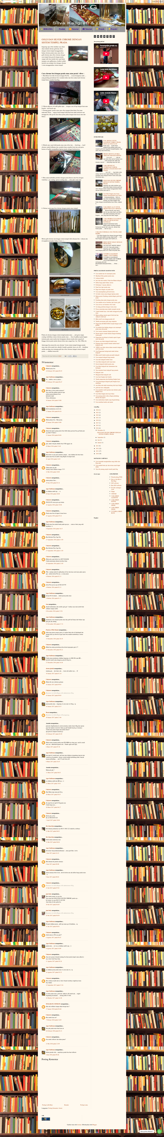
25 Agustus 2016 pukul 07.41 (54, 516)
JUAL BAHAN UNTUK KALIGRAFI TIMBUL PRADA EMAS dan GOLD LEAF (112, 142)
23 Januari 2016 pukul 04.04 (53, 435)
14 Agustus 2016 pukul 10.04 (54, 505)
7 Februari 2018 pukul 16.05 (53, 1020)
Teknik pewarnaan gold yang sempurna (106, 321)
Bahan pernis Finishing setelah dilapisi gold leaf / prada (109, 297)
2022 (97, 415)
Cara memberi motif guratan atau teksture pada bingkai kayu (108, 390)
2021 (97, 418)
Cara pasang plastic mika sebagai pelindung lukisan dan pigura (107, 396)
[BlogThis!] (70, 356)
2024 (97, 410)
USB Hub (113, 494)
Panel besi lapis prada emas (103, 287)
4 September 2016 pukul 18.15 (54, 529)
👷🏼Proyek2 (112, 29)
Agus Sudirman (50, 377)
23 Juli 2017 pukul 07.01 (52, 888)
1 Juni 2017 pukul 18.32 (52, 853)
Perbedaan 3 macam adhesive (103, 285)
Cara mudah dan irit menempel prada (106, 273)
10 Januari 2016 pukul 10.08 (53, 400)
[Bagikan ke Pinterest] (76, 356)
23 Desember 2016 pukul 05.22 (54, 650)
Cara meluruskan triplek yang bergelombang (107, 400)
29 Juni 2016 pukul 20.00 (53, 494)
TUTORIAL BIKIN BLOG (116, 512)
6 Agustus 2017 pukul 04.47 (53, 937)
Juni (99, 440)
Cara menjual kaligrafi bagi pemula (105, 357)
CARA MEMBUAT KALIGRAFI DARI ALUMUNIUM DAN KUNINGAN (112, 220)
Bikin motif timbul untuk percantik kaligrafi (107, 355)
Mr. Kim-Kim (50, 826)
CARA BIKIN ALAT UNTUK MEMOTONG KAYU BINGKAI (112, 207)
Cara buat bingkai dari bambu (104, 377)
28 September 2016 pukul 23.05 (54, 563)
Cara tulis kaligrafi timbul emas (104, 359)
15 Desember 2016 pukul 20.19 (54, 639)
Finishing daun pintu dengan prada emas (106, 300)
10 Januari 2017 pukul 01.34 (53, 673)
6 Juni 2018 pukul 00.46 (52, 1055)
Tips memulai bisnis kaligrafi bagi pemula (107, 370)
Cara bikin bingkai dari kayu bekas (105, 394)
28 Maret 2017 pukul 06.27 (53, 807)
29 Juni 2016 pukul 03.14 (53, 483)
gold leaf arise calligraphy (103, 387)
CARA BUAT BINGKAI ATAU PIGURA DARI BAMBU (109, 232)
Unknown (48, 366)
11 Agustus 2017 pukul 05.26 (54, 961)
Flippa (113, 491)
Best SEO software (116, 485)
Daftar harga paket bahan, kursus (104, 282)
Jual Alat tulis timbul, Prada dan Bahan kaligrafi (108, 280)
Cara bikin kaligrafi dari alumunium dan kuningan (106, 367)
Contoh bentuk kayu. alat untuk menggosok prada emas (109, 312)
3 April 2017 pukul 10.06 (53, 820)
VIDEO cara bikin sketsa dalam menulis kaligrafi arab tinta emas (109, 348)
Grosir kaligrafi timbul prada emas (105, 364)
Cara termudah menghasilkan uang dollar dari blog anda (108, 462)
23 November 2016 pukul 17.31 (54, 624)
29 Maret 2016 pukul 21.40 (53, 446)
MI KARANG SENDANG (53, 1004)
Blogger (94, 1125)
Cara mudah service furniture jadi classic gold (108, 302)
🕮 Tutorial (87, 29)
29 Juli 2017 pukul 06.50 (52, 915)
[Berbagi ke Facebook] (74, 356)
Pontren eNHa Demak (52, 630)
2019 (97, 420)
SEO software (115, 483)
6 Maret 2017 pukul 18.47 (53, 761)
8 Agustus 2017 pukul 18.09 (53, 948)
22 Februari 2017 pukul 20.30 (54, 734)
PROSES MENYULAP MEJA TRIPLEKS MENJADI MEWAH (112, 154)
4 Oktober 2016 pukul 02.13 (53, 576)
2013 (97, 446)
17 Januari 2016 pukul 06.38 (53, 411)
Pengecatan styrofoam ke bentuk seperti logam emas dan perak (108, 338)
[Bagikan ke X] (72, 356)
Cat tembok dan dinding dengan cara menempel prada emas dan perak (108, 328)
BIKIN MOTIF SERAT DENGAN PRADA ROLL (112, 243)
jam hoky (48, 894)
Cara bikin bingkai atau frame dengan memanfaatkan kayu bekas (112, 194)
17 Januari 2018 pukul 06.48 (53, 1009)
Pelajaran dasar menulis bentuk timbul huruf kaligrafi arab (107, 344)
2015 (97, 425)
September (101, 437)
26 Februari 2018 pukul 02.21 (54, 1031)
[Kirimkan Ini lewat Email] (69, 356)
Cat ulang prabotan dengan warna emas (106, 307)
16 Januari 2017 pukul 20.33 (53, 706)
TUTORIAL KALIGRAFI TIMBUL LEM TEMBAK (110, 254)
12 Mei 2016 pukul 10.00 (53, 472)
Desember (100, 430)
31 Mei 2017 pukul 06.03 (53, 831)
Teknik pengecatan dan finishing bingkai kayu (108, 379)
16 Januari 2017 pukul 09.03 (53, 684)
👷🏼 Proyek (100, 29)
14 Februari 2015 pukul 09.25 (54, 371)
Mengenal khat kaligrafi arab (103, 375)
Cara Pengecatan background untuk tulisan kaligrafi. (107, 352)
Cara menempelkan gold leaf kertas (105, 292)
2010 (97, 453)
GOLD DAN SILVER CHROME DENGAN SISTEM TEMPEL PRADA (62, 41)
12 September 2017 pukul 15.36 (54, 985)
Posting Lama (84, 1105)
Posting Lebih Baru (47, 1105)
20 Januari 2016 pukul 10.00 (53, 422)
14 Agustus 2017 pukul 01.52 (54, 972)
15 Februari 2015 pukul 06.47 (54, 382)
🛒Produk (61, 29)
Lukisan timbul (100, 278)
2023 (97, 412)
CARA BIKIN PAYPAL (115, 500)
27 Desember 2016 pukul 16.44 (54, 662)
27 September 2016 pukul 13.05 (54, 540)
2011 (97, 451)
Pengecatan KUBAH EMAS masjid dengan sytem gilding (109, 324)
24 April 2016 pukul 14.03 (53, 459)
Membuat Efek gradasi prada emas (105, 276)
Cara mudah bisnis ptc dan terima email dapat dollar (108, 466)
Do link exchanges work (116, 488)
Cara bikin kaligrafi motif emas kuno (105, 362)
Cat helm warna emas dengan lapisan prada (107, 294)
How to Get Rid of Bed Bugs (116, 480)
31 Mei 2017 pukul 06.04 (53, 842)
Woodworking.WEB (116, 477)
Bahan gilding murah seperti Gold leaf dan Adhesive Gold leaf (107, 316)
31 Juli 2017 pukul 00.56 (52, 926)
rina (47, 604)
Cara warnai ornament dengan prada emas (107, 331)
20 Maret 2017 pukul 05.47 (53, 794)
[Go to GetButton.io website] (159, 1135)
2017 (97, 423)
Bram (47, 712)
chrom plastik (50, 668)
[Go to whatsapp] (159, 1131)
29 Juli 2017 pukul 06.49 (52, 904)
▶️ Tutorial (73, 29)
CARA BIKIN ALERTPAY (115, 496)
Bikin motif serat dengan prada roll (105, 319)
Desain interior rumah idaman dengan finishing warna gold (108, 334)
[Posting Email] (65, 356)
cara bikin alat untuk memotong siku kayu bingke (109, 385)
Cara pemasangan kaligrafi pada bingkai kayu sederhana (108, 382)
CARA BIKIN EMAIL (115, 508)
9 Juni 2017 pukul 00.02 (52, 877)
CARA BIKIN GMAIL (115, 504)
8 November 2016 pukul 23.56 (54, 611)
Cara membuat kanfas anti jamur (104, 402)
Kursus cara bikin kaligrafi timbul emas (106, 341)
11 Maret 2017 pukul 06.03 (53, 772)
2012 (97, 448)
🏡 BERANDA (47, 29)
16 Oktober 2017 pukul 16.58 (54, 998)
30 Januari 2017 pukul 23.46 (53, 717)
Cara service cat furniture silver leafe (105, 304)
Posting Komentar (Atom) (55, 1108)
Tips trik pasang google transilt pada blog (107, 469)
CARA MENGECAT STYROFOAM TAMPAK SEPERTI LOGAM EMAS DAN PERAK (112, 168)
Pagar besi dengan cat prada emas (105, 289)
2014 (97, 428)
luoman (79, 1125)
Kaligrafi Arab (99, 372)
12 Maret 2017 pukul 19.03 (53, 783)
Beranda (66, 1105)
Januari (100, 442)
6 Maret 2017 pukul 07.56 (53, 747)
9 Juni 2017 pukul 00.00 (52, 864)
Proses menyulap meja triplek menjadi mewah (108, 309)
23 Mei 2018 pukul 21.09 (53, 1044)
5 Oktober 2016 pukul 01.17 (53, 598)
